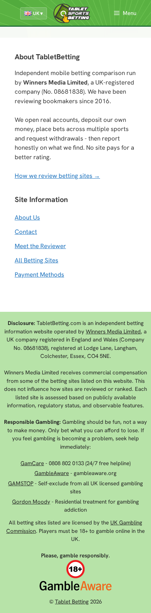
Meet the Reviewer (40, 246)
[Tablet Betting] (74, 13)
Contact (26, 232)
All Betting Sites (36, 260)
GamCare (32, 463)
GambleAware (51, 473)
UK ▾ (38, 13)
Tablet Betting (72, 601)
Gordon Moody (31, 501)
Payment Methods (39, 274)
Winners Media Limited (113, 331)
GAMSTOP (20, 483)
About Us (27, 217)
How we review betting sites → (57, 176)
